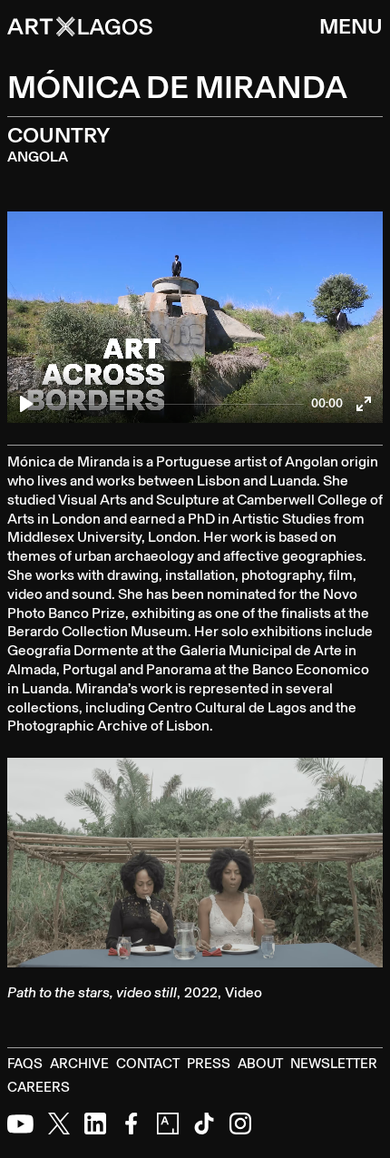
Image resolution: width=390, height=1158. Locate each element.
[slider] (174, 404)
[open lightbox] (195, 862)
